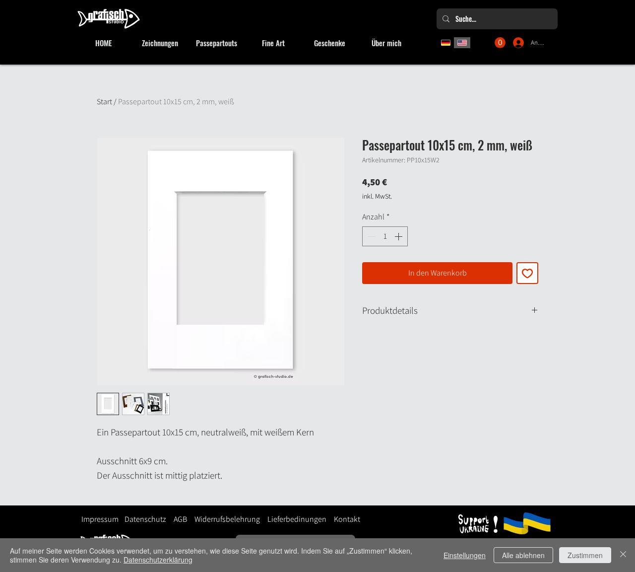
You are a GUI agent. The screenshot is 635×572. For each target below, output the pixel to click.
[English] (462, 42)
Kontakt (347, 519)
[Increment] (399, 236)
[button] (500, 42)
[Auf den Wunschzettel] (527, 273)
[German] (446, 42)
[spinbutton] (385, 236)
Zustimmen (585, 555)
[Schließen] (623, 555)
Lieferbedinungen (293, 519)
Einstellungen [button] (465, 555)
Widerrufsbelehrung (227, 519)
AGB (180, 519)
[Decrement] (371, 236)
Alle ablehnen (523, 555)
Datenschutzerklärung (158, 560)
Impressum (100, 519)
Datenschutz (145, 519)
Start (104, 101)
